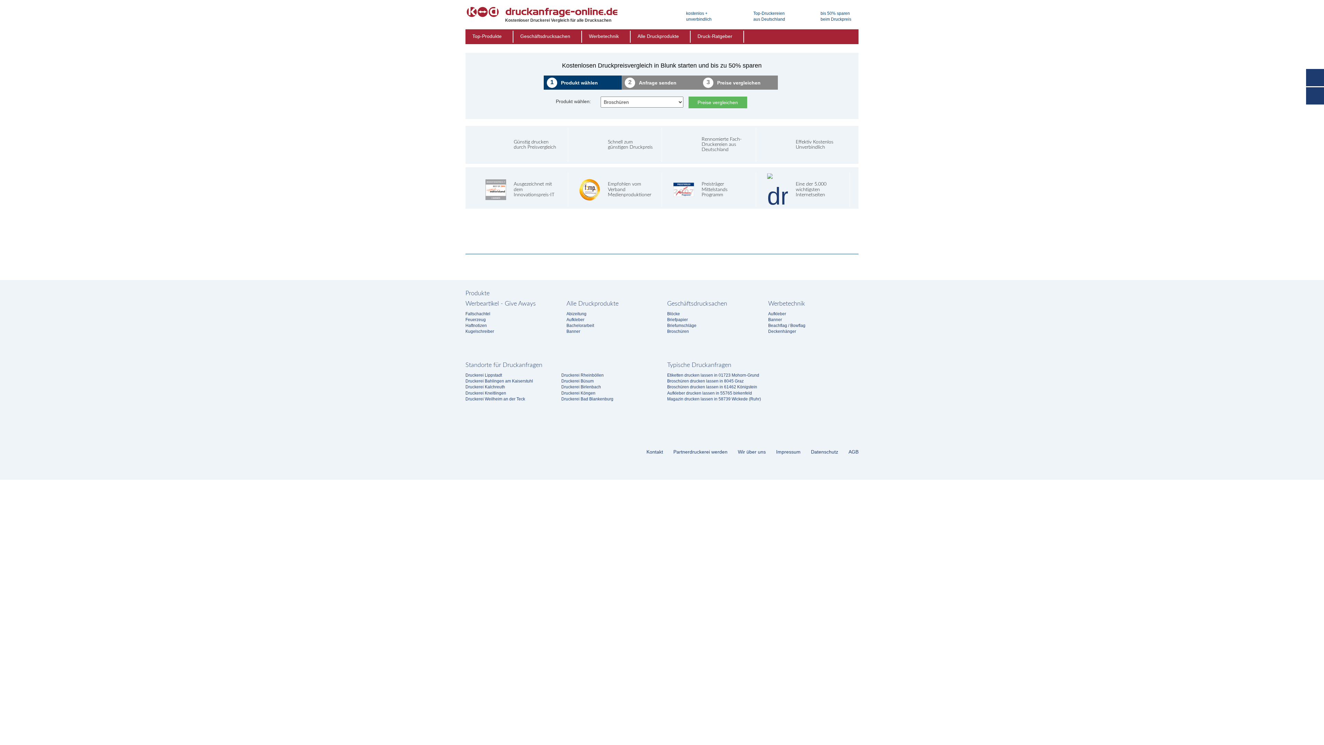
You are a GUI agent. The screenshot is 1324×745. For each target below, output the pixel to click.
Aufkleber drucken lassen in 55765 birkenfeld (709, 393)
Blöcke (673, 313)
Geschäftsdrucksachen (545, 36)
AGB (854, 452)
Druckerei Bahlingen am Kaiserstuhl (499, 381)
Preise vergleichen (718, 102)
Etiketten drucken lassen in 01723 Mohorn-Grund (713, 375)
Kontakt (654, 452)
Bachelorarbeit (580, 325)
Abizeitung (576, 313)
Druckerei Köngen (578, 393)
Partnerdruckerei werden (700, 452)
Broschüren (678, 331)
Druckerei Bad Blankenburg (587, 399)
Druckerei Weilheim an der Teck (495, 399)
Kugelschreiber (479, 331)
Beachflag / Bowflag (786, 325)
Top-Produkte (487, 36)
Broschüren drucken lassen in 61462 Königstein (712, 387)
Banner (573, 331)
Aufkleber (575, 319)
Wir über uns (752, 452)
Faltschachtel (477, 313)
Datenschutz (824, 452)
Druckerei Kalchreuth (485, 387)
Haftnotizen (476, 325)
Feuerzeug (475, 319)
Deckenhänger (782, 331)
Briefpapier (677, 319)
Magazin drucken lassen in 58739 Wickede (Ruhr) (714, 399)
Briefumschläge (681, 325)
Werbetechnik (604, 36)
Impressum (788, 452)
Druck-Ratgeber (715, 36)
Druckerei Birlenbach (581, 387)
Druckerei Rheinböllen (582, 375)
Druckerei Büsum (577, 381)
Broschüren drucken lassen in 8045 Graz (705, 381)
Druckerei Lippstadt (483, 375)
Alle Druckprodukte (658, 36)
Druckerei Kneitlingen (485, 393)
